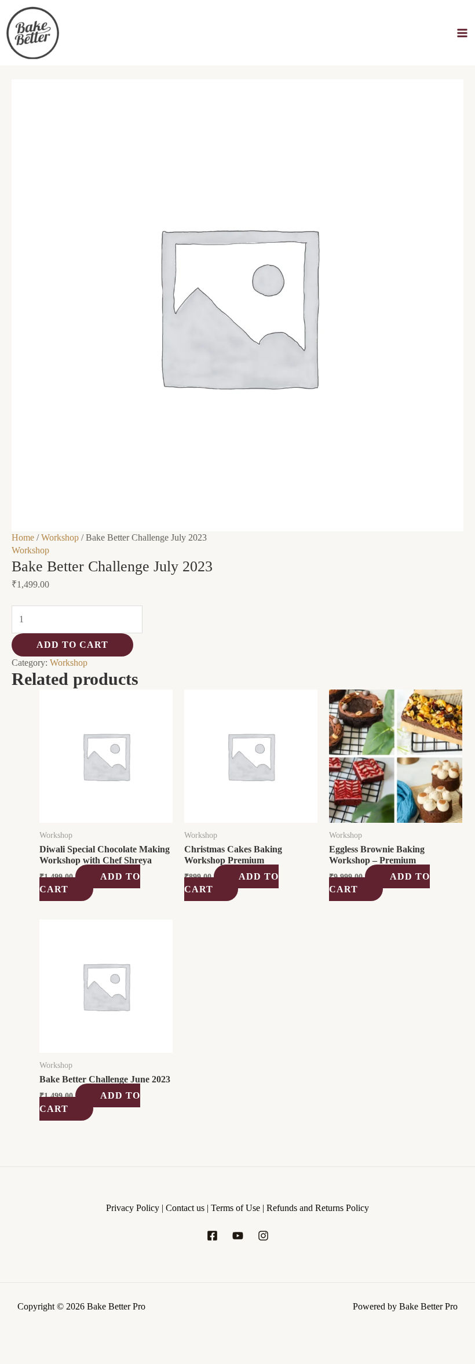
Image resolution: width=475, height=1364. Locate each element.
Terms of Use (236, 1208)
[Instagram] (263, 1235)
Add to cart (72, 645)
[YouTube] (237, 1235)
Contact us (186, 1208)
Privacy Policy (132, 1208)
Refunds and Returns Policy (317, 1208)
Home (23, 537)
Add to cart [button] (89, 882)
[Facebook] (212, 1235)
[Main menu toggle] (462, 33)
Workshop (60, 537)
